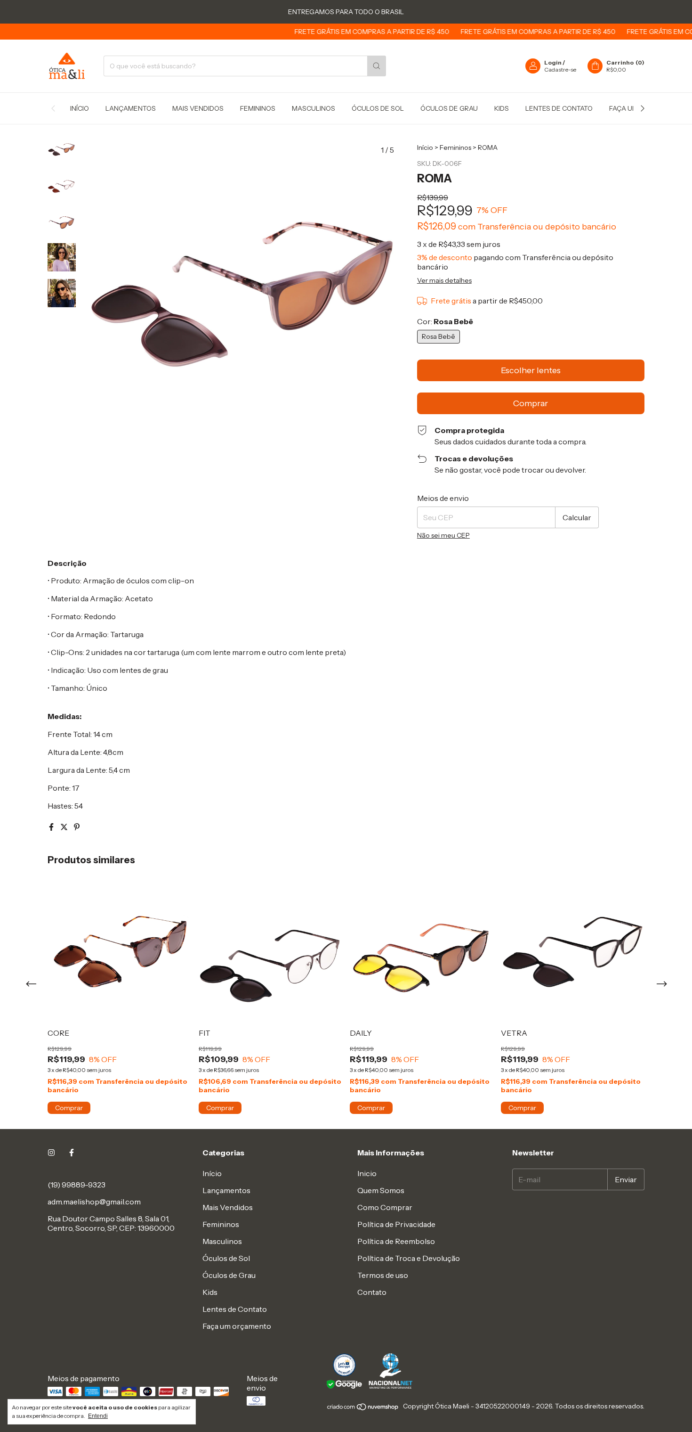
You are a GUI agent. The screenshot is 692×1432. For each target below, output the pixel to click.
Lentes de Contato (559, 108)
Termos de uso (382, 1275)
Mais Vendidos (198, 108)
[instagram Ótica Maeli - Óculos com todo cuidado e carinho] (51, 1152)
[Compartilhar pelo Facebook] (52, 827)
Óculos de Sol (378, 108)
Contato (371, 1292)
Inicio (367, 1173)
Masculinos (313, 108)
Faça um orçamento (236, 1326)
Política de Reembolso (396, 1241)
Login (553, 62)
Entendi (98, 1416)
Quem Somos (380, 1190)
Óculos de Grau (449, 108)
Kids (501, 108)
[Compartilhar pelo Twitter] (64, 827)
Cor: (445, 321)
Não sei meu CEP (443, 535)
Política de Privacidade (396, 1224)
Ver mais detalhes (444, 280)
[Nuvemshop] (363, 1409)
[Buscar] (376, 66)
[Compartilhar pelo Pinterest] (76, 827)
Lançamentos (130, 108)
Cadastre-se (560, 69)
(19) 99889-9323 (76, 1184)
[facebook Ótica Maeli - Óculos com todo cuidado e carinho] (71, 1152)
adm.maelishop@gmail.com (94, 1201)
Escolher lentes (531, 370)
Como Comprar (384, 1207)
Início (79, 108)
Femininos (257, 108)
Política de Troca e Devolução (408, 1258)
